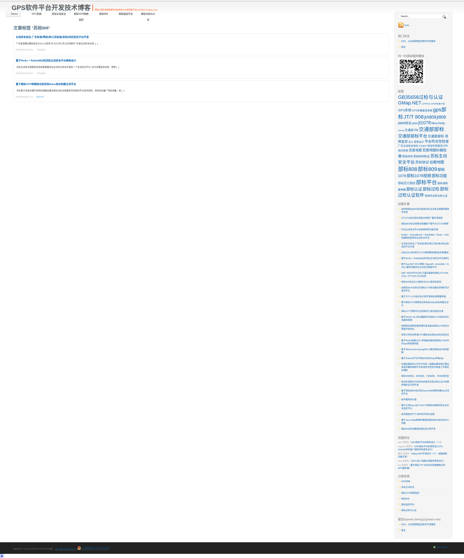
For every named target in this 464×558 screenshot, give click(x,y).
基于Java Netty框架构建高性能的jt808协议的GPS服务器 (426, 421)
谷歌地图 (437, 162)
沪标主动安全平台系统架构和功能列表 (419, 229)
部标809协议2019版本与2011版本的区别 (421, 282)
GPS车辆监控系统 (422, 110)
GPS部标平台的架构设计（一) (425, 442)
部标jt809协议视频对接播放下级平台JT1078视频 (424, 224)
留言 (403, 47)
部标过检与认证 (148, 16)
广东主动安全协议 (408, 145)
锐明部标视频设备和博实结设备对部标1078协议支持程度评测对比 (426, 327)
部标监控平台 (126, 13)
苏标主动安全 (59, 13)
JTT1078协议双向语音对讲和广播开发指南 (422, 218)
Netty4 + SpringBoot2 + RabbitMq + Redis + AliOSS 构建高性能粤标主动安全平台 (426, 236)
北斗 (410, 141)
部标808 (103, 13)
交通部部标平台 (412, 136)
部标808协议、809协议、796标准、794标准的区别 (426, 376)
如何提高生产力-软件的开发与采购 (418, 414)
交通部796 (411, 130)
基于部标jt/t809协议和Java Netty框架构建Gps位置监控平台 (426, 392)
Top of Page (442, 547)
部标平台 (426, 182)
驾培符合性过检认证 (436, 195)
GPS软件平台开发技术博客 (51, 7)
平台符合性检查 (437, 141)
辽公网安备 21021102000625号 (96, 548)
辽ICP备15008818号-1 (65, 549)
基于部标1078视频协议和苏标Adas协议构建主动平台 (46, 84)
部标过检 (431, 189)
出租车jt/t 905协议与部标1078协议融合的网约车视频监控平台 (426, 289)
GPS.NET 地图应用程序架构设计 (427, 461)
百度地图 (415, 150)
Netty (441, 123)
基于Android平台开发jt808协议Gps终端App (422, 358)
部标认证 (414, 189)
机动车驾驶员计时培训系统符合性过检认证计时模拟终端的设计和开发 (426, 383)
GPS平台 (426, 104)
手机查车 (423, 146)
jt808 (441, 117)
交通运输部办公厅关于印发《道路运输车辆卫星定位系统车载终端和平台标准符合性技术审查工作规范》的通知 (426, 367)
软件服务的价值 (409, 399)
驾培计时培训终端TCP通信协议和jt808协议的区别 (425, 334)
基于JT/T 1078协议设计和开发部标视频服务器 (423, 296)
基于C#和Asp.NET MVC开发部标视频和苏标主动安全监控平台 (426, 407)
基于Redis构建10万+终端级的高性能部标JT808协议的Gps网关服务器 (426, 342)
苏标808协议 (421, 156)
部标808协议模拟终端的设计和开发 (418, 429)
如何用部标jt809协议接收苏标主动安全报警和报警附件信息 (426, 210)
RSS (407, 25)
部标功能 (439, 176)
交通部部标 (431, 129)
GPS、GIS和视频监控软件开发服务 (418, 41)
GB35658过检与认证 (420, 97)
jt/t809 (430, 117)
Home (14, 13)
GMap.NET (409, 102)
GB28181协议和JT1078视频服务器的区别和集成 (425, 252)
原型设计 (419, 141)
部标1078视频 (419, 175)
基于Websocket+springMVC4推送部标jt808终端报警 (425, 351)
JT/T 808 (414, 117)
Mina (434, 123)
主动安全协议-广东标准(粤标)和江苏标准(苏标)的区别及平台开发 (52, 36)
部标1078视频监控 (81, 16)
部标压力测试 (406, 183)
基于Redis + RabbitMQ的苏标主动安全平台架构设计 (46, 60)
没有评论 (40, 97)
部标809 (427, 169)
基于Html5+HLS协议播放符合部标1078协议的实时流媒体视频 (425, 318)
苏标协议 (422, 162)
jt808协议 (405, 123)
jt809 (415, 123)
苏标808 (407, 156)
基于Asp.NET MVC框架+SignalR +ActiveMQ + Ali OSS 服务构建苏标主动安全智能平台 (425, 265)
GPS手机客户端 (438, 104)
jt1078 (424, 122)
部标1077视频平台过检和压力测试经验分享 (422, 311)
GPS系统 (37, 13)
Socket (401, 130)
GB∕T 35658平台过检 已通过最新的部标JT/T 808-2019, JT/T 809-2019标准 (425, 274)
